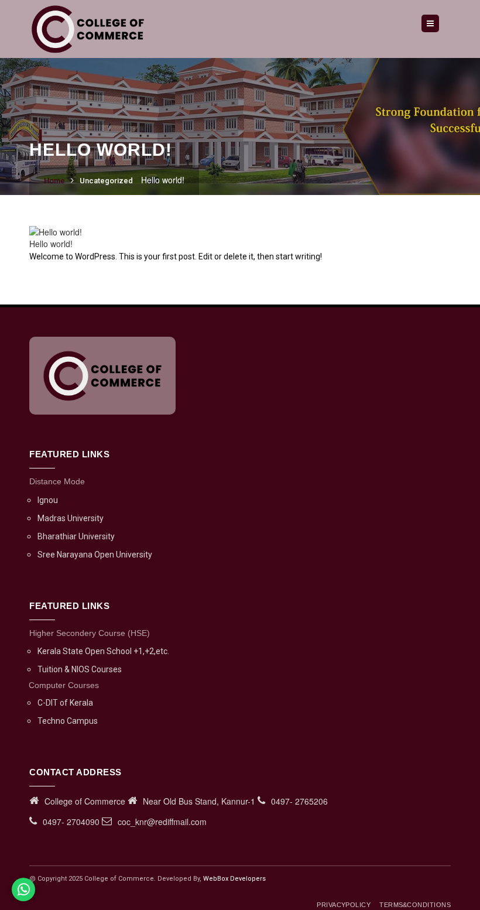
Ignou (47, 500)
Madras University (70, 518)
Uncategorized (106, 180)
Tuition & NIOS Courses (79, 669)
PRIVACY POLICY (344, 904)
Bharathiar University (76, 536)
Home (54, 180)
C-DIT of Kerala (65, 702)
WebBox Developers (234, 878)
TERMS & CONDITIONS (415, 904)
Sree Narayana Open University (94, 554)
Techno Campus (67, 721)
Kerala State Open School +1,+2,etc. (103, 651)
